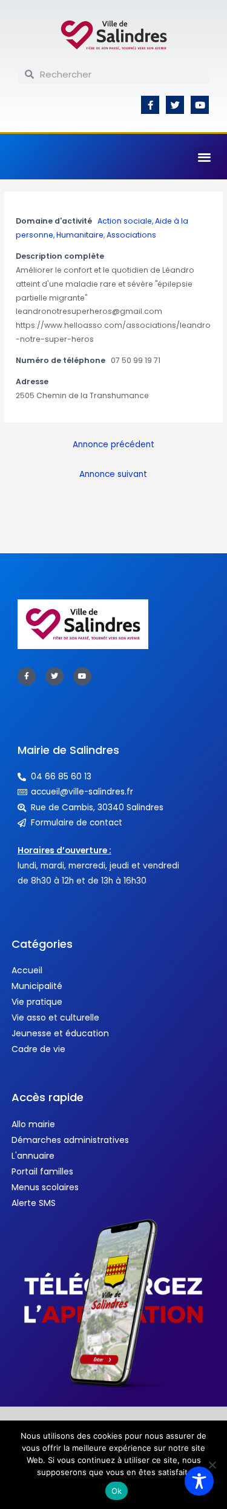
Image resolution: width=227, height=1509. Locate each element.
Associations (131, 235)
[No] (212, 1465)
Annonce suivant (113, 474)
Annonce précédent (113, 444)
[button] (204, 156)
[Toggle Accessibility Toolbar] (199, 1481)
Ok (116, 1491)
